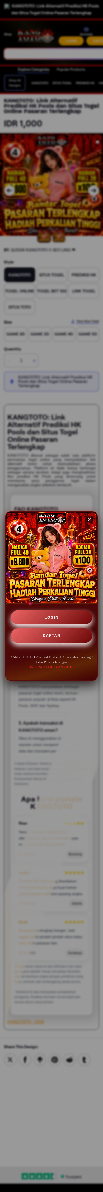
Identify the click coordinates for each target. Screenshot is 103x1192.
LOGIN (52, 617)
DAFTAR (51, 635)
